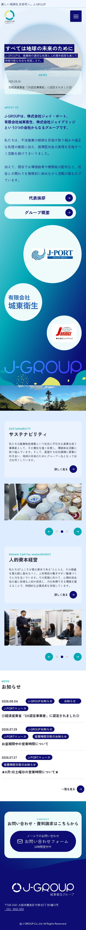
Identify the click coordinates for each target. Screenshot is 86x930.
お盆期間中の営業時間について (25, 743)
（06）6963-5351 (14, 909)
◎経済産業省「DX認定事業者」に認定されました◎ (40, 87)
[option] (43, 63)
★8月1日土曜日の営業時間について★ (30, 771)
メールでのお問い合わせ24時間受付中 (46, 841)
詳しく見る (61, 469)
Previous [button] (49, 532)
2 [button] (62, 531)
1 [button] (57, 531)
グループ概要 (37, 212)
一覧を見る (68, 789)
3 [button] (67, 531)
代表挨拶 (37, 198)
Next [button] (78, 532)
